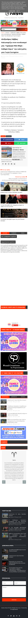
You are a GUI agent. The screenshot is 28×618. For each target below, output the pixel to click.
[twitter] (11, 616)
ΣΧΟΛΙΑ (23, 397)
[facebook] (8, 616)
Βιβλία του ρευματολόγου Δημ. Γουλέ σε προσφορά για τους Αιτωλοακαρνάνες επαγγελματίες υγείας (16, 421)
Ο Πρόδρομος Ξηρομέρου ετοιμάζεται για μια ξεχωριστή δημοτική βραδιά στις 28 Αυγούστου (16, 407)
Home (2, 32)
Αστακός (7, 32)
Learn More (12, 11)
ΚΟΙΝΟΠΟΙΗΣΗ (9, 139)
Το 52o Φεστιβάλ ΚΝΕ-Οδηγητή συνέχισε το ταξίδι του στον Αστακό (12, 205)
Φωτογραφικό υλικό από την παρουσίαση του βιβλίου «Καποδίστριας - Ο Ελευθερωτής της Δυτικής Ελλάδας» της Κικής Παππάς (17, 569)
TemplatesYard (11, 611)
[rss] (19, 616)
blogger (5, 233)
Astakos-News (4, 607)
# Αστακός (8, 136)
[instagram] (17, 616)
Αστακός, (3, 57)
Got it (18, 11)
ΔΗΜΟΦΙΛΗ (14, 397)
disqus (22, 233)
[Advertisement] (14, 228)
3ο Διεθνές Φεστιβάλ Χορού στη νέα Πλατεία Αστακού (12, 219)
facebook (13, 233)
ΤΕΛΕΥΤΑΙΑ (5, 397)
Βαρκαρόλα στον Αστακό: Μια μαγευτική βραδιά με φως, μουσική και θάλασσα (17, 563)
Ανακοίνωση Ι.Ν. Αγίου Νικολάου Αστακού (11, 192)
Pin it (9, 143)
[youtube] (14, 616)
